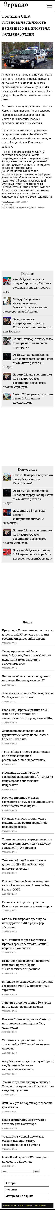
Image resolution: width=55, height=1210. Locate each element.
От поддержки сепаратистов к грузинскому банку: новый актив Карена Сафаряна (25, 735)
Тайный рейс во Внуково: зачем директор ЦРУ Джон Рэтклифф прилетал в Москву (24, 864)
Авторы (11, 1183)
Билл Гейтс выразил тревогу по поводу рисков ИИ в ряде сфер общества (24, 923)
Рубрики (11, 1189)
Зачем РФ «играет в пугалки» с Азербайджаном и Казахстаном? (33, 398)
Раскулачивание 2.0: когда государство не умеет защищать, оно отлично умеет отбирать (27, 802)
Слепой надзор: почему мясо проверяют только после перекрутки (33, 343)
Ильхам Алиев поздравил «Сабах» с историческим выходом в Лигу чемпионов (26, 1023)
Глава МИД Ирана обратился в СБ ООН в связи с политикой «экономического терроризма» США (27, 714)
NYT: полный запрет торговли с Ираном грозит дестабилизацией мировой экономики (25, 944)
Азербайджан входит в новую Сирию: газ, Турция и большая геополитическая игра (28, 1065)
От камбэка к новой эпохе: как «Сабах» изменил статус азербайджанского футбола (23, 1141)
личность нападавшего (28, 207)
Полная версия (40, 1205)
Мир (10, 205)
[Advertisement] (27, 240)
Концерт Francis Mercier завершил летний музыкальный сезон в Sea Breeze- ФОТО (26, 885)
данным (11, 151)
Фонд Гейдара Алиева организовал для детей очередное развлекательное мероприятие (26, 756)
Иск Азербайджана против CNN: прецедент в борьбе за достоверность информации (32, 554)
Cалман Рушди (12, 207)
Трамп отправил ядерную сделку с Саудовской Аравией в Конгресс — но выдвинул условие (28, 1086)
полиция (41, 207)
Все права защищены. (24, 1205)
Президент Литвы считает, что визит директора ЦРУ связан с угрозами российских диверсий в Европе (28, 634)
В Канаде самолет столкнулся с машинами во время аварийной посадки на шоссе (24, 823)
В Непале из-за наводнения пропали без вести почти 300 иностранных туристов (27, 986)
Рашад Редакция (8, 202)
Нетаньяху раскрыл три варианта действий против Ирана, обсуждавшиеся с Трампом (25, 965)
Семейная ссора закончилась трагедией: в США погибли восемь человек (26, 1044)
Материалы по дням (19, 1195)
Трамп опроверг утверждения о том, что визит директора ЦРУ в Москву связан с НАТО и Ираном (27, 843)
